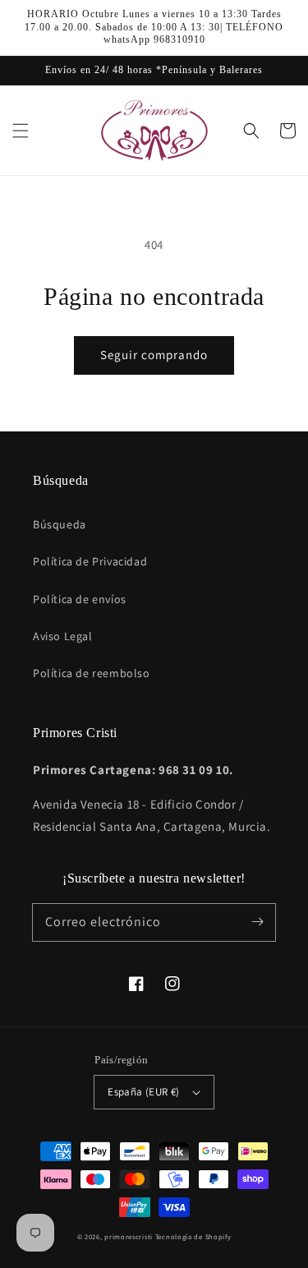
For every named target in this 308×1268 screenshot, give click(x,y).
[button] (20, 131)
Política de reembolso (91, 673)
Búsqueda (59, 524)
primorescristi (128, 1236)
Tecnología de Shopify (193, 1236)
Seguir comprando (154, 354)
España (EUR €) (144, 1092)
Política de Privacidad (90, 561)
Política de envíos (79, 599)
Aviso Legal (63, 636)
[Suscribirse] (257, 922)
